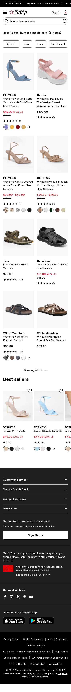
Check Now (44, 575)
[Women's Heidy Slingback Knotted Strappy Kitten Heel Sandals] (52, 154)
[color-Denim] (6, 127)
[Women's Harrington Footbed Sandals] (18, 309)
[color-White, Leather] (23, 358)
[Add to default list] (29, 390)
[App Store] (14, 620)
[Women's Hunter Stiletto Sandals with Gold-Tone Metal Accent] (18, 71)
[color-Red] (18, 127)
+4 (53, 448)
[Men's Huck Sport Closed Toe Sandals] (52, 237)
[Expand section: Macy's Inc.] (35, 508)
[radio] (6, 127)
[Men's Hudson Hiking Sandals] (18, 237)
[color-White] (23, 210)
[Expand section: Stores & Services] (35, 499)
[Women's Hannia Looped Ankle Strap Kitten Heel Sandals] (18, 154)
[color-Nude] (6, 210)
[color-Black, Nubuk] (6, 358)
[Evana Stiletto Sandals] (49, 406)
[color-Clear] (43, 449)
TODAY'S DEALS (12, 3)
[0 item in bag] (65, 12)
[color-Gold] (12, 127)
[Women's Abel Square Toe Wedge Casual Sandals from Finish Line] (52, 71)
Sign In (56, 12)
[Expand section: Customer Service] (35, 479)
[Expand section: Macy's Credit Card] (35, 489)
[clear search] (64, 21)
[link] (18, 111)
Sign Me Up (35, 535)
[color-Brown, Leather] (12, 358)
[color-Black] (29, 210)
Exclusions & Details (26, 575)
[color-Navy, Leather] (18, 358)
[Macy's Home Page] (18, 12)
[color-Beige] (23, 127)
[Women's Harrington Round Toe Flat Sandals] (52, 309)
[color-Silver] (18, 210)
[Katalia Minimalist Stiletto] (18, 406)
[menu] (5, 12)
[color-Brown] (57, 210)
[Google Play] (41, 620)
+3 (28, 127)
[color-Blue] (37, 449)
